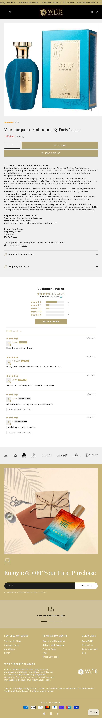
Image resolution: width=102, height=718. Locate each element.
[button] (36, 302)
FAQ (45, 653)
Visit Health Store (12, 641)
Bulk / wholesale (90, 649)
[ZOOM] (91, 110)
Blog (84, 653)
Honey (7, 653)
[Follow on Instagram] (51, 713)
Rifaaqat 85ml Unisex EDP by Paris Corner (44, 242)
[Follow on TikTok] (58, 713)
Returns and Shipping (53, 645)
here (24, 245)
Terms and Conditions (54, 641)
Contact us (87, 645)
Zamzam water (11, 645)
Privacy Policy (49, 649)
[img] (12, 338)
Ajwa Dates (9, 649)
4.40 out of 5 (58, 294)
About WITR (87, 641)
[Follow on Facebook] (44, 713)
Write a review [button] (51, 321)
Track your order (51, 657)
